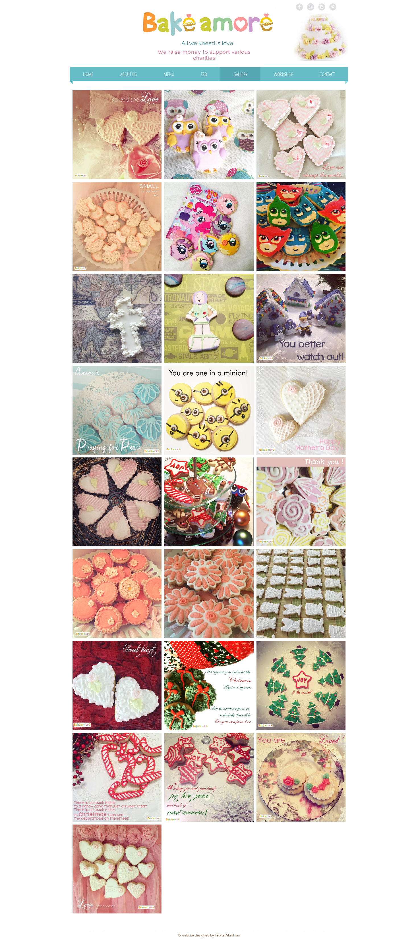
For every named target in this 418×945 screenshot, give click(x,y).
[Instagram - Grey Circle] (310, 7)
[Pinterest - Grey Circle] (332, 7)
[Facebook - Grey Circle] (299, 7)
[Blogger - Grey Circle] (321, 7)
